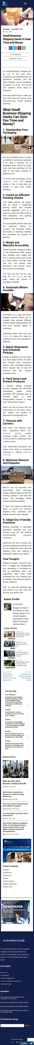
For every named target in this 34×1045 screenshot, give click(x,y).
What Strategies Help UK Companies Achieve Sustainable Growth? (22, 663)
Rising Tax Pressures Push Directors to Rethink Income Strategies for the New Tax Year (14, 746)
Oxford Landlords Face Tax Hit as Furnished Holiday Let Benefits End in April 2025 (14, 735)
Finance (7, 709)
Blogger (16, 608)
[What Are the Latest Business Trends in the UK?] (15, 769)
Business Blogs (19, 613)
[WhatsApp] (24, 48)
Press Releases (10, 694)
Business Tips (17, 29)
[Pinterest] (19, 48)
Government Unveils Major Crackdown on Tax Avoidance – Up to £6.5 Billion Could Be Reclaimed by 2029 (15, 724)
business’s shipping (12, 433)
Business (6, 29)
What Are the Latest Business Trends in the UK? (22, 644)
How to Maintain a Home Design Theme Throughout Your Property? (23, 634)
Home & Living (11, 638)
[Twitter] (15, 48)
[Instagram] (17, 1042)
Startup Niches (19, 624)
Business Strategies (10, 667)
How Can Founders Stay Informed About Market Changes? (22, 654)
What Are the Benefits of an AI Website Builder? (14, 1006)
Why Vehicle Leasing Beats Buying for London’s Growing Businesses (13, 794)
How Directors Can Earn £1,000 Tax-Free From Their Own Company (14, 713)
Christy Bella (16, 54)
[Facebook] (11, 48)
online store (8, 336)
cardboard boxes (10, 181)
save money (17, 276)
